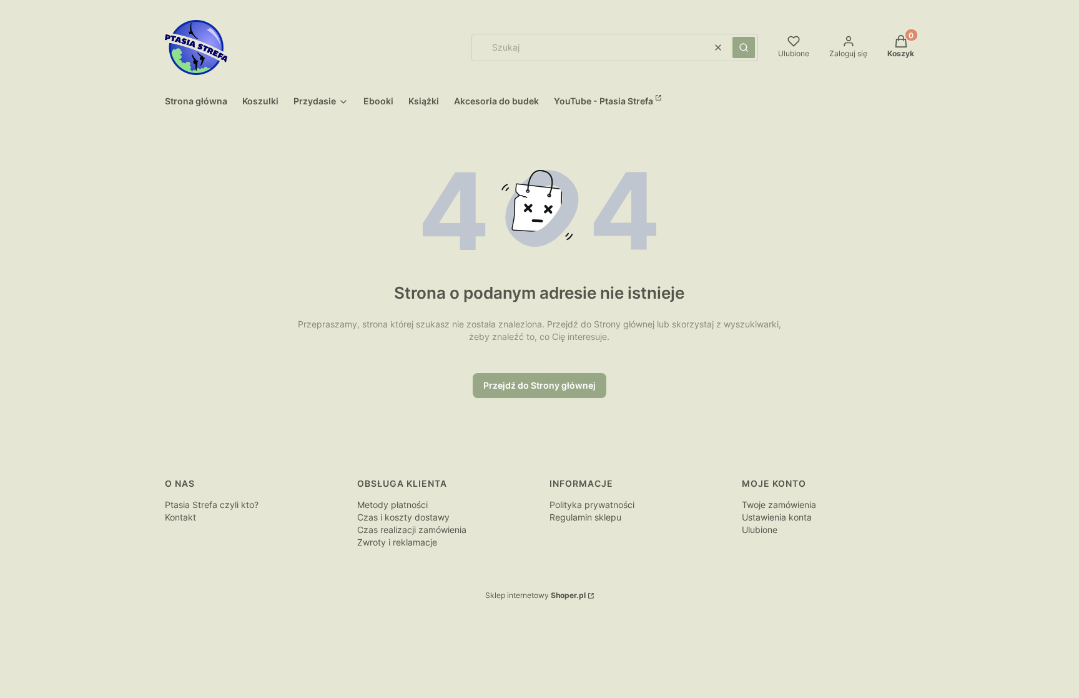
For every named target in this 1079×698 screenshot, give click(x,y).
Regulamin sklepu (585, 517)
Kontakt (180, 517)
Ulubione (759, 529)
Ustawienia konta (777, 517)
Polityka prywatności (591, 504)
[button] (743, 47)
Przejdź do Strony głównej (539, 385)
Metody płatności (392, 504)
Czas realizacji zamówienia (411, 529)
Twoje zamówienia (779, 504)
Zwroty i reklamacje (397, 542)
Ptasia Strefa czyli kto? (212, 504)
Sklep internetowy (535, 595)
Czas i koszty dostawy (403, 517)
